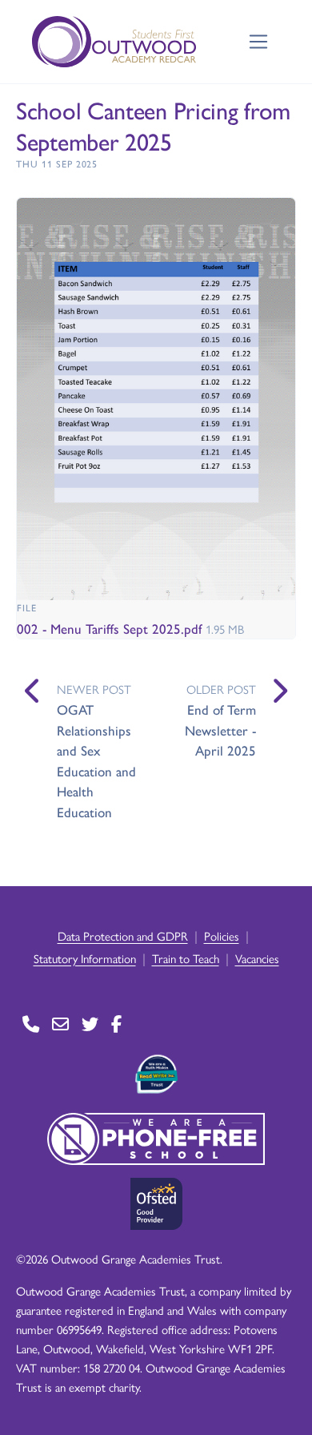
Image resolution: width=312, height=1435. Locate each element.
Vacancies (257, 957)
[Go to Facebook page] (116, 1024)
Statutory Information (85, 957)
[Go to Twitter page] (90, 1024)
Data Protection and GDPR (123, 935)
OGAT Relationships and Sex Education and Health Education (96, 760)
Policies (221, 935)
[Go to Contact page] (30, 1024)
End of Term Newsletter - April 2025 (220, 729)
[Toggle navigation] (259, 42)
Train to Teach (185, 957)
